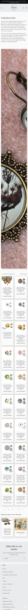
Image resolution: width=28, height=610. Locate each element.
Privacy (4, 587)
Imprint (4, 581)
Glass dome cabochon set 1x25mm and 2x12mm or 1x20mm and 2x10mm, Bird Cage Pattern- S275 (20, 477)
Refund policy (6, 593)
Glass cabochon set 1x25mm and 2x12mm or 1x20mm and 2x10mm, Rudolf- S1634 (7, 313)
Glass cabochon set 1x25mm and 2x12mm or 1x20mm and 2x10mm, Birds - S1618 (7, 387)
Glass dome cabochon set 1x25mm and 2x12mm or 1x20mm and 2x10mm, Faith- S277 (7, 498)
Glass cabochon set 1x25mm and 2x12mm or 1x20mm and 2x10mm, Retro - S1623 (7, 435)
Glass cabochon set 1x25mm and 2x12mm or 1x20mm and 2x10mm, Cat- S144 (7, 334)
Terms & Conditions (8, 584)
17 (19, 509)
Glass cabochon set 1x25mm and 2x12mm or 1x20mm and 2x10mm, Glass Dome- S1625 (20, 363)
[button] (1, 7)
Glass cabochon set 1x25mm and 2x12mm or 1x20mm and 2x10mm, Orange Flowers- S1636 (7, 363)
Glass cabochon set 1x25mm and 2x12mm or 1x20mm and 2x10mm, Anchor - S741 (20, 289)
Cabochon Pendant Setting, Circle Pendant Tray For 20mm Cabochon (7, 530)
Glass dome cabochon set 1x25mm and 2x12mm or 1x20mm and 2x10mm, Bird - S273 (20, 456)
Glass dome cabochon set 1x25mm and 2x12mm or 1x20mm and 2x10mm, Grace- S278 (20, 498)
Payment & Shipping (8, 572)
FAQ (4, 578)
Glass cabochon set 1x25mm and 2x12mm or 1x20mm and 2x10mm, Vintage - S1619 (20, 387)
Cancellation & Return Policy (10, 575)
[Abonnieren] (23, 558)
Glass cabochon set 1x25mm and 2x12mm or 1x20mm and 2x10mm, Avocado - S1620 (7, 411)
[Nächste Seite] (23, 509)
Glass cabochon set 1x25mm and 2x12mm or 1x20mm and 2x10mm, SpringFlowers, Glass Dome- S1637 (20, 338)
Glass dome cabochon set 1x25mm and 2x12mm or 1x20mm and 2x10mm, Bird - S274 (7, 477)
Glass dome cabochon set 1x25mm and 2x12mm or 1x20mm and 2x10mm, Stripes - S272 (7, 456)
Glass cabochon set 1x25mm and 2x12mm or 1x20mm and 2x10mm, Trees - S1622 (20, 411)
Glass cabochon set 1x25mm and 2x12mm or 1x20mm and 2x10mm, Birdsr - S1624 (20, 435)
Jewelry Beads (21, 532)
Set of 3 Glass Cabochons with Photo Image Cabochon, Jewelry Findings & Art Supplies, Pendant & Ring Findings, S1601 (7, 291)
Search (4, 568)
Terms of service (7, 590)
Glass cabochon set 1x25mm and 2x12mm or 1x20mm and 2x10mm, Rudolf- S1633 (20, 313)
